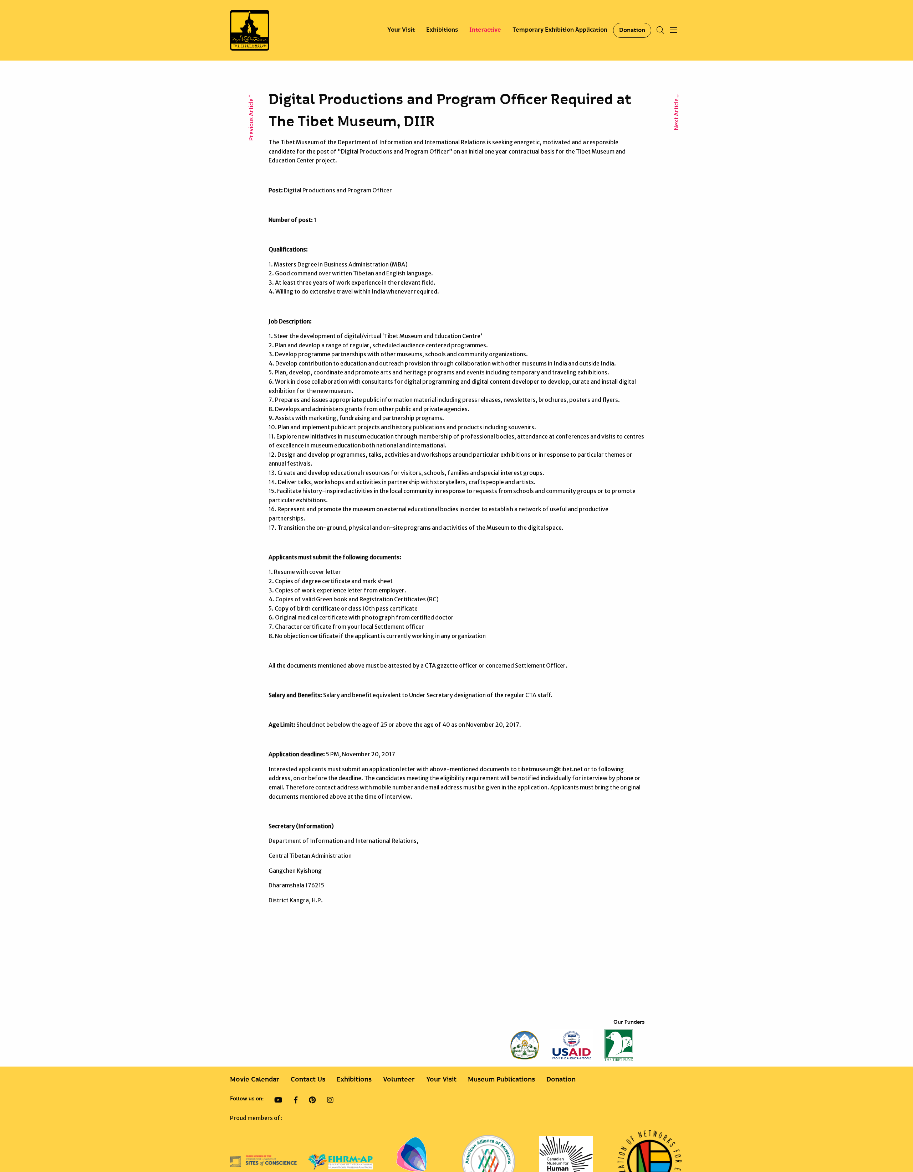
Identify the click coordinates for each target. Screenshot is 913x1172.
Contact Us (308, 1079)
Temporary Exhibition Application (559, 30)
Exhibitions (442, 30)
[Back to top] (889, 1143)
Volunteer (399, 1079)
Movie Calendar (254, 1079)
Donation (632, 30)
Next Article (676, 113)
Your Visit (401, 30)
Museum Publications (501, 1079)
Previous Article (251, 119)
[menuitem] (401, 30)
